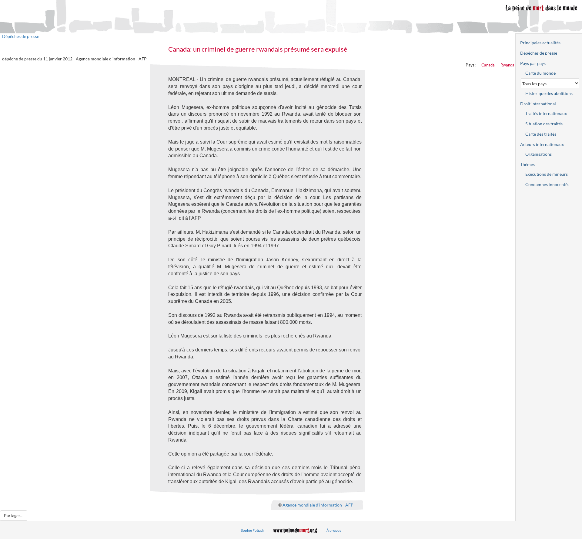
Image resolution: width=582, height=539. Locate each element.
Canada (488, 65)
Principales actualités (540, 42)
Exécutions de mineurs (546, 174)
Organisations (538, 154)
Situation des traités (544, 123)
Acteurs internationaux (542, 144)
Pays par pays (533, 63)
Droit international (538, 103)
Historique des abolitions (549, 93)
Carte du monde (540, 73)
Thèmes (527, 164)
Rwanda (507, 65)
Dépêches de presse (20, 36)
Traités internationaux (546, 113)
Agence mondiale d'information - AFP (318, 504)
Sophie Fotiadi (252, 530)
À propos (333, 530)
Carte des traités (540, 134)
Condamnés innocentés (547, 184)
